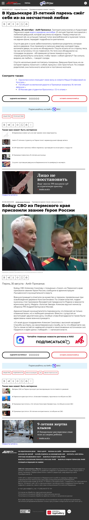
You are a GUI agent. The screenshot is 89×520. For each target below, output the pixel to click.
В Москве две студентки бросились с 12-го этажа (42, 89)
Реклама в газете (69, 451)
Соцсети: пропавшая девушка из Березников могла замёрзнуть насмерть (38, 162)
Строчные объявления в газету (29, 457)
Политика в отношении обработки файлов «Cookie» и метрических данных (45, 496)
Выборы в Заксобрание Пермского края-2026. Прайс (37, 459)
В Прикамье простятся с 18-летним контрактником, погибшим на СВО (37, 411)
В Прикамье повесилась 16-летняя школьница (29, 155)
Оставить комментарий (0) (69, 98)
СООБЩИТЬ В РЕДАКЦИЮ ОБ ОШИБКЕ (30, 462)
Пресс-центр (41, 451)
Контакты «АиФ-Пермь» (75, 454)
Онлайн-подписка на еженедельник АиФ (50, 454)
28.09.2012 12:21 (7, 9)
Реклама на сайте (54, 451)
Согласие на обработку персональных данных (35, 492)
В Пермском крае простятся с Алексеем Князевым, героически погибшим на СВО (41, 396)
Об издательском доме (26, 451)
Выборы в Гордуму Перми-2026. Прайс (71, 459)
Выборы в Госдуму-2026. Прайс (54, 457)
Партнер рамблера (38, 511)
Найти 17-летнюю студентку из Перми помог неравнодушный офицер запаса (40, 140)
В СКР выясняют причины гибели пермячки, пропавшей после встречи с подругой (42, 148)
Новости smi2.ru (9, 195)
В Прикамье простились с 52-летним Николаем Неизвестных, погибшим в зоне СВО (42, 404)
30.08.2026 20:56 (8, 202)
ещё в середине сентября (42, 32)
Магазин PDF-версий (25, 454)
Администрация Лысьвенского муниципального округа (22, 272)
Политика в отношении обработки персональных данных (39, 494)
